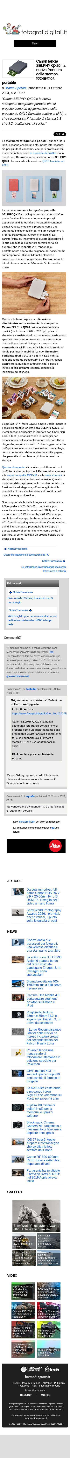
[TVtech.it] (52, 1372)
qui (53, 827)
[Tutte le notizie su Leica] (36, 852)
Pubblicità (59, 1383)
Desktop (26, 1395)
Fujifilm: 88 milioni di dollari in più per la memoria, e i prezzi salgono (41, 1110)
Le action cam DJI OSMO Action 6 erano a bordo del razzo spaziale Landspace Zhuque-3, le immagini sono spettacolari (44, 966)
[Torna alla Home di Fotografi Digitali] (35, 34)
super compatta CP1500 (22, 475)
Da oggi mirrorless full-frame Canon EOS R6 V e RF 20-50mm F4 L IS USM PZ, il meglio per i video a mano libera (43, 896)
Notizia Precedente (17, 548)
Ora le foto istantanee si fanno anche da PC (26, 554)
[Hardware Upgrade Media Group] (37, 1379)
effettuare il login (26, 821)
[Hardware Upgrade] (31, 1372)
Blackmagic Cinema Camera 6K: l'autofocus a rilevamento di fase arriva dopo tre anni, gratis (44, 1127)
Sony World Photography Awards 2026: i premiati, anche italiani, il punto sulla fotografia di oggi (44, 915)
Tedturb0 (31, 688)
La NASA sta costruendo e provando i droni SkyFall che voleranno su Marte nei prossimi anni (44, 1093)
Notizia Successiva (52, 560)
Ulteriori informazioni (53, 1409)
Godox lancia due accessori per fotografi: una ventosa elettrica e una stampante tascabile (43, 945)
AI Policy (47, 1383)
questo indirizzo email (17, 676)
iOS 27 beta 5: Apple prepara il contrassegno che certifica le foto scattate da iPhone (43, 1145)
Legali (16, 1383)
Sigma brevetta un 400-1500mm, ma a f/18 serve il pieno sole (44, 985)
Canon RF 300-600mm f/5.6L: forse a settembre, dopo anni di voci (43, 1160)
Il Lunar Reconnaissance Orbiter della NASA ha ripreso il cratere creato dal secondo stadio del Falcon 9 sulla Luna (44, 1036)
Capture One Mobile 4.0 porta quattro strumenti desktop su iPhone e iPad (43, 1000)
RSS (34, 1385)
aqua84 (30, 796)
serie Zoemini (53, 475)
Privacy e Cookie (31, 1383)
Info (51, 651)
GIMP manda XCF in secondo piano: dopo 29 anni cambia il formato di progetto (43, 1076)
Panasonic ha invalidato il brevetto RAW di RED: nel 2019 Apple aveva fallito (43, 1176)
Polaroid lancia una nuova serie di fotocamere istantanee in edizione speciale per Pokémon (43, 1057)
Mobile (45, 1395)
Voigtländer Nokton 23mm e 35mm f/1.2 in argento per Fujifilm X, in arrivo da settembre (43, 1017)
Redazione (23, 1385)
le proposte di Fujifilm (43, 153)
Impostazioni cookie (49, 1385)
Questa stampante (13, 467)
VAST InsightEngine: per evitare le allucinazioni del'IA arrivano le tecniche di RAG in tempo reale (32, 620)
